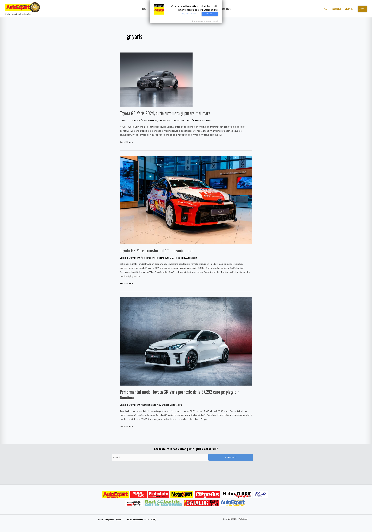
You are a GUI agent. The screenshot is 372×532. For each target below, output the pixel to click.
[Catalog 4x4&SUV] (201, 503)
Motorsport (148, 257)
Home (100, 519)
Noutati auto (184, 120)
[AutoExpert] (115, 494)
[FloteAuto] (158, 494)
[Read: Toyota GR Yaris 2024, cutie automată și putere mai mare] (156, 79)
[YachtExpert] (260, 494)
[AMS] (138, 494)
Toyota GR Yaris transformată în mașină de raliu (157, 250)
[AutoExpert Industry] (232, 503)
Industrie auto (150, 120)
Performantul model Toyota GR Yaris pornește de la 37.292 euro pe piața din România (179, 394)
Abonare (230, 457)
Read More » (126, 142)
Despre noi (109, 519)
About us (119, 519)
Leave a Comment (130, 120)
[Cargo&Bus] (207, 494)
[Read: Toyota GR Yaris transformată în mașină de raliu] (186, 199)
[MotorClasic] (237, 494)
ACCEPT (210, 14)
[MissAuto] (134, 503)
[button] (325, 9)
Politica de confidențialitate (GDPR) (141, 519)
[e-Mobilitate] (163, 503)
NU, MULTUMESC (189, 14)
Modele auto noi (167, 120)
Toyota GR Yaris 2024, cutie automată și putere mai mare (165, 113)
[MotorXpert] (181, 494)
